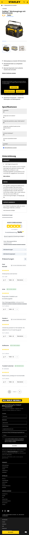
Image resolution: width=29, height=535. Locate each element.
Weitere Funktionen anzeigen (9, 73)
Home (1, 5)
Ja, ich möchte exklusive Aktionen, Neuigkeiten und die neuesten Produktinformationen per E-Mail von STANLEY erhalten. (14, 440)
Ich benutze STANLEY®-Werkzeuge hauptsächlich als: (13, 432)
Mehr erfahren (6, 176)
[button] (2, 511)
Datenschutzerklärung (12, 451)
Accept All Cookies (20, 91)
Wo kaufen (10, 532)
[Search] (24, 2)
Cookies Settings (14, 87)
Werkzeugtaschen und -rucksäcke (10, 5)
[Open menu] (2, 2)
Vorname (4, 413)
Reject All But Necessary (9, 91)
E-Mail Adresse (5, 426)
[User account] (27, 2)
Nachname (4, 419)
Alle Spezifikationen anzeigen (11, 147)
